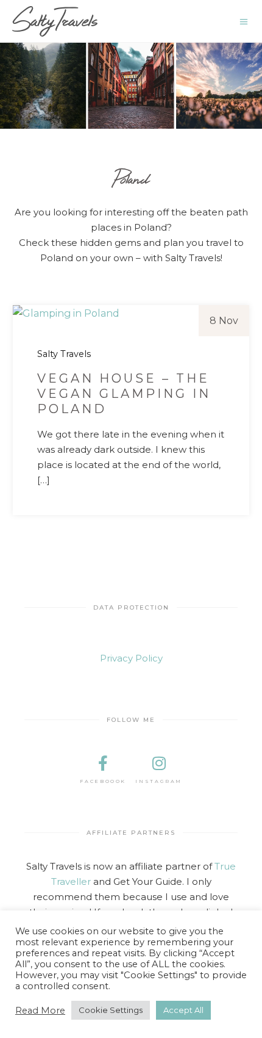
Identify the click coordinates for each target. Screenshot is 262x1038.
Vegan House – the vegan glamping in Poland (124, 393)
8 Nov (224, 320)
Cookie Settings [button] (111, 1010)
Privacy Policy (131, 658)
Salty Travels (64, 354)
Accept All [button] (183, 1010)
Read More (40, 1010)
